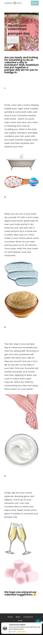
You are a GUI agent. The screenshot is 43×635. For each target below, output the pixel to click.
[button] (35, 3)
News (18, 617)
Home (10, 617)
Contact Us (28, 617)
